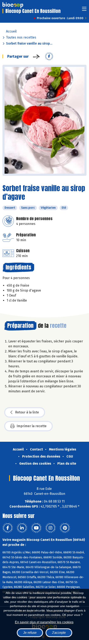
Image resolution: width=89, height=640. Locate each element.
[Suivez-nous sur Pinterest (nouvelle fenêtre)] (65, 528)
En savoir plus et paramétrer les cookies (44, 622)
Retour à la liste (27, 412)
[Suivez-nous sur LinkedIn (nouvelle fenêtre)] (22, 528)
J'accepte (59, 632)
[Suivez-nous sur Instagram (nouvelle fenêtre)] (50, 528)
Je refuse (30, 632)
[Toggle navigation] (84, 10)
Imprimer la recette (32, 426)
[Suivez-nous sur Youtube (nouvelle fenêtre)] (36, 528)
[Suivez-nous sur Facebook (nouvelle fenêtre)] (7, 528)
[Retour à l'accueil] (12, 5)
